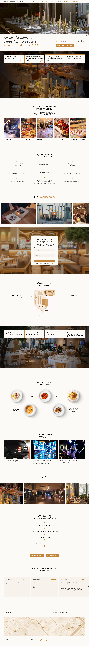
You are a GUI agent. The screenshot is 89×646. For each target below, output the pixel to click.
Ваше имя (36, 247)
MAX (78, 614)
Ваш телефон (37, 253)
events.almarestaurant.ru (23, 614)
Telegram (83, 614)
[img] (83, 1)
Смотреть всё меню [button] (44, 409)
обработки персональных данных (47, 264)
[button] (73, 1)
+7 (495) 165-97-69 (55, 614)
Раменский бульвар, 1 (9, 614)
